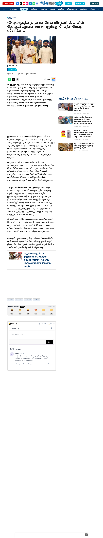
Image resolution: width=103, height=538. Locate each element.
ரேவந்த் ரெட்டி (19, 300)
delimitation (36, 300)
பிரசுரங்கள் (80, 4)
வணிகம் (83, 9)
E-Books (68, 4)
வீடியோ (93, 9)
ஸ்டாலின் (10, 300)
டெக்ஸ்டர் (12, 69)
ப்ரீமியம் (24, 9)
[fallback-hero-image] (65, 107)
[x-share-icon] (13, 80)
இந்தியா (44, 9)
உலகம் (52, 9)
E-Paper (58, 4)
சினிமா (61, 9)
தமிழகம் (34, 9)
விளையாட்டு (72, 9)
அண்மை (13, 9)
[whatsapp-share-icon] (9, 80)
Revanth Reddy (28, 300)
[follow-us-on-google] (53, 79)
